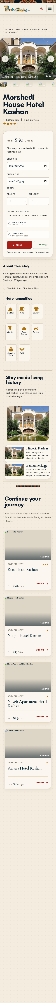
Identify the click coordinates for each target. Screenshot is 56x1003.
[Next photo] (50, 58)
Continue (17, 245)
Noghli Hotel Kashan (24, 635)
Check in (12, 159)
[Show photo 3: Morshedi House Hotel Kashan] (29, 84)
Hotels (17, 29)
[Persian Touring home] (17, 9)
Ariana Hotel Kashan (25, 768)
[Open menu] (50, 8)
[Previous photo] (5, 58)
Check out (13, 174)
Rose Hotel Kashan (23, 569)
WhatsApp (43, 245)
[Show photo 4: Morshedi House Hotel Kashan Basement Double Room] (42, 84)
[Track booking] (41, 8)
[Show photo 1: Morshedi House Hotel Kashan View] (3, 84)
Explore (40, 584)
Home (8, 29)
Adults (11, 194)
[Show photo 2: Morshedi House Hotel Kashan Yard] (16, 84)
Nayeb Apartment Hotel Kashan (27, 704)
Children (34, 194)
